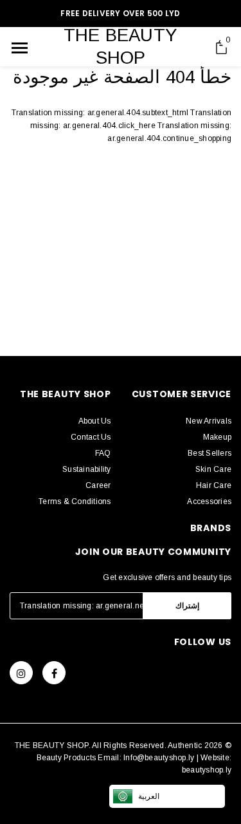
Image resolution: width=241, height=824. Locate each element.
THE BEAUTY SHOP (120, 46)
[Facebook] (54, 672)
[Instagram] (21, 672)
